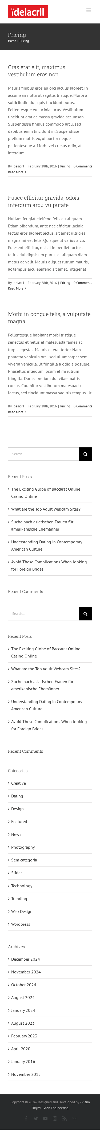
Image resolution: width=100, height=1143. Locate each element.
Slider (16, 872)
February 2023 (24, 1035)
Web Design (22, 911)
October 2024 (23, 984)
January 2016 (23, 1061)
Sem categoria (24, 860)
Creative (18, 783)
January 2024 (23, 1010)
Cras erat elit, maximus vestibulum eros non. (36, 70)
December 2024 (25, 959)
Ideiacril (18, 166)
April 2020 (20, 1048)
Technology (21, 885)
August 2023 (23, 1023)
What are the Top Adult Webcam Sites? (46, 509)
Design (17, 808)
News (16, 834)
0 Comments (83, 166)
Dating (17, 796)
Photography (23, 847)
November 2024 (26, 971)
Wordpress (20, 924)
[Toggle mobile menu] (89, 10)
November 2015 (26, 1074)
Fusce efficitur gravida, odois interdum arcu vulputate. (43, 201)
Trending (19, 898)
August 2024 (23, 997)
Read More (15, 172)
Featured (19, 821)
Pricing (65, 166)
